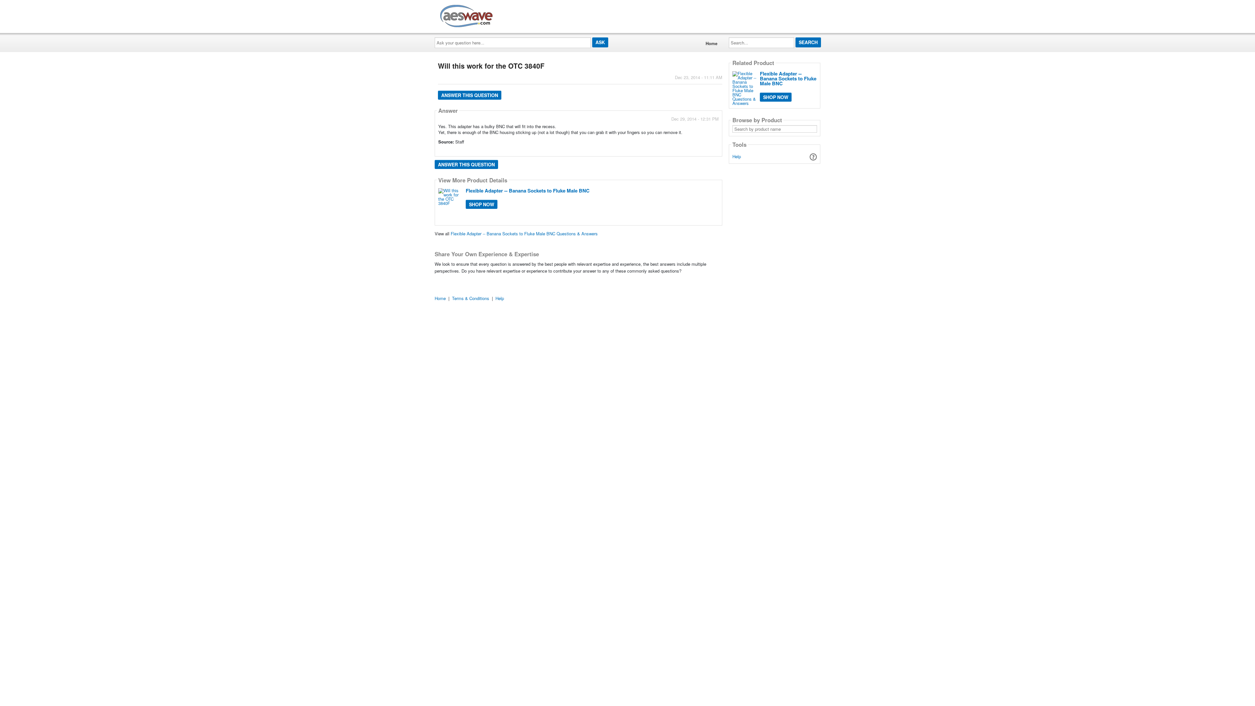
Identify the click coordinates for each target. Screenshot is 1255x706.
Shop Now (481, 204)
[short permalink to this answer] (660, 151)
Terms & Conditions (470, 298)
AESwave (514, 14)
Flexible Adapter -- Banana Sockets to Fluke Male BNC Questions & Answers (524, 233)
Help (736, 156)
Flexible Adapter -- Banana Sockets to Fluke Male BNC (528, 190)
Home (711, 43)
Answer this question (469, 95)
